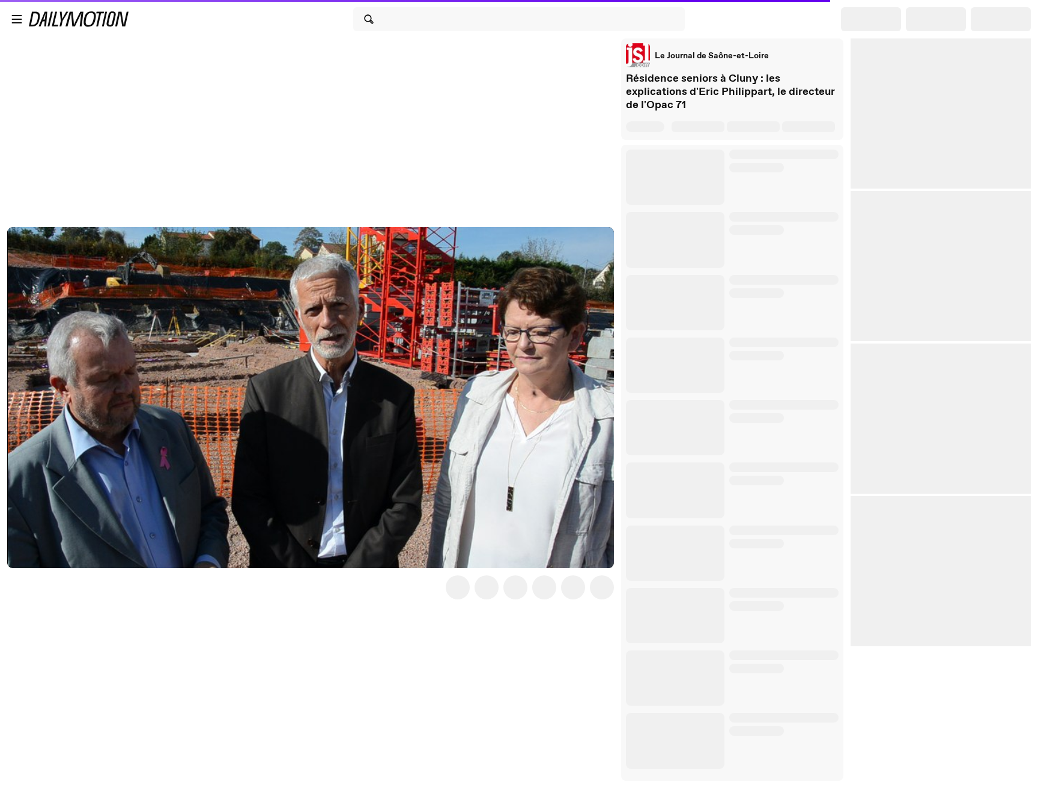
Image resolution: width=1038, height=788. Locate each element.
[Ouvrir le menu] (16, 19)
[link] (697, 55)
